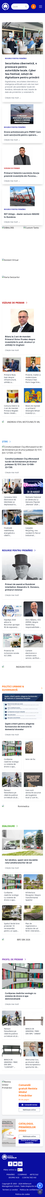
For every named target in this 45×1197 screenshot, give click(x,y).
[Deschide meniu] (40, 6)
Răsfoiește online (29, 1110)
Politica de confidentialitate (31, 1189)
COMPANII (22, 1174)
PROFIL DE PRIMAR (12, 959)
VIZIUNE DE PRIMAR (13, 302)
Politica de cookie (22, 1194)
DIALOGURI (8, 826)
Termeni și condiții (10, 1189)
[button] (39, 1185)
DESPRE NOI (14, 1177)
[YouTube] (15, 1164)
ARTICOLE (34, 1174)
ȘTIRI (5, 441)
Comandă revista (30, 1105)
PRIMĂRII (10, 1174)
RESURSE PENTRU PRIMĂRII (17, 550)
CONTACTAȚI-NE (29, 1177)
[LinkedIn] (20, 1164)
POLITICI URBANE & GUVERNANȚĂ (13, 688)
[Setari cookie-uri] (40, 1191)
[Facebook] (10, 1164)
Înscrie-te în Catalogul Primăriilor (29, 1142)
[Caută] (26, 7)
